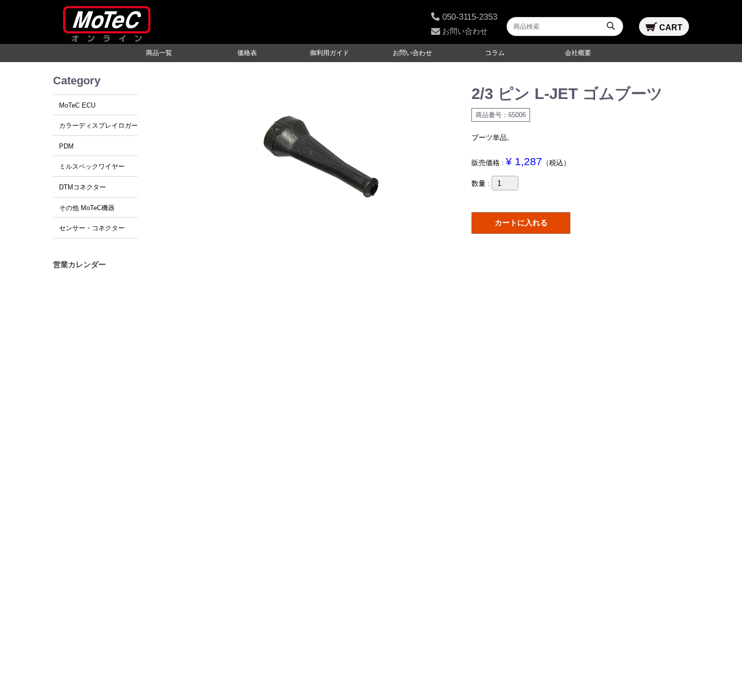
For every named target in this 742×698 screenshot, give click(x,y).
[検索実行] (612, 26)
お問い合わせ (464, 31)
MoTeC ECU (77, 106)
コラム (495, 53)
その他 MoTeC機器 (87, 208)
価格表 (247, 53)
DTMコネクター (82, 187)
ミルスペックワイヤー (92, 167)
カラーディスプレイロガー (98, 126)
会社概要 (578, 53)
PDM (66, 146)
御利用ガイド (329, 53)
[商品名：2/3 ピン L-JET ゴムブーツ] (320, 223)
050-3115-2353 (468, 17)
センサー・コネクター (92, 228)
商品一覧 (159, 53)
